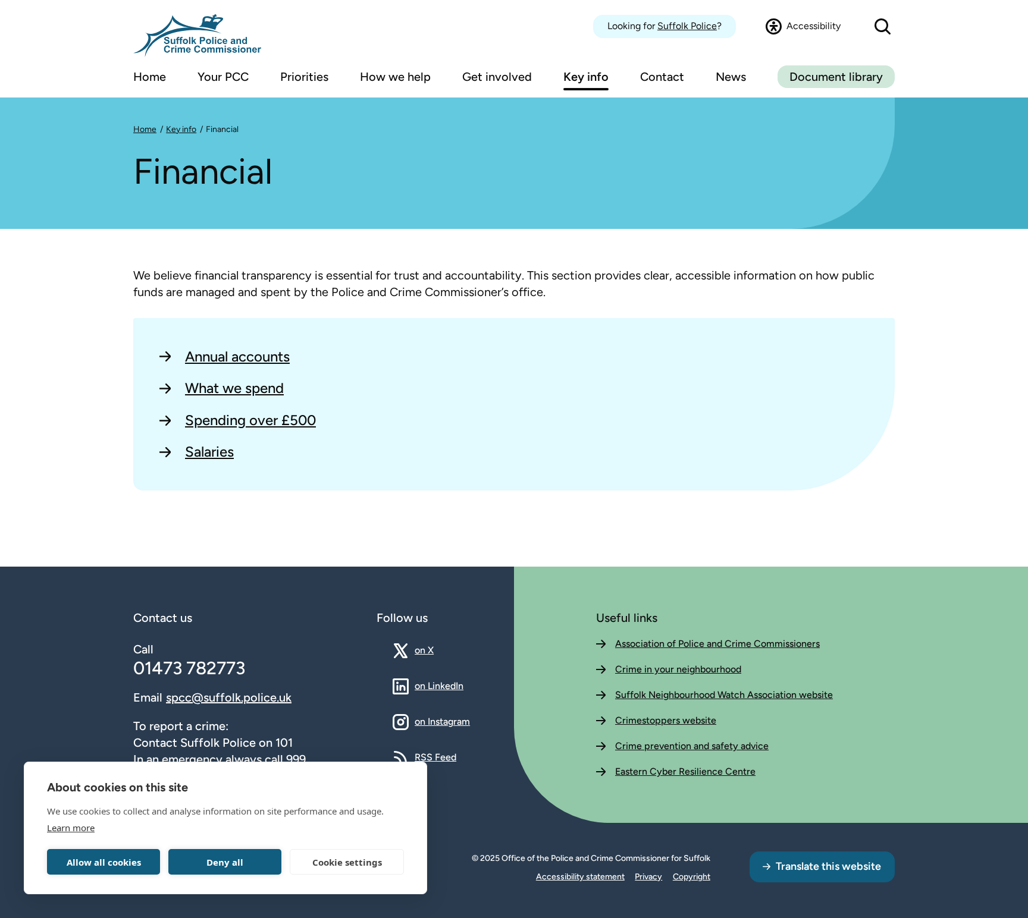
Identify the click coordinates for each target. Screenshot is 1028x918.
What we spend (234, 388)
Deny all (224, 862)
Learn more (71, 828)
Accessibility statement (580, 877)
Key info (181, 129)
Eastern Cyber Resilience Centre (685, 771)
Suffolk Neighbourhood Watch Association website (724, 694)
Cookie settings (347, 862)
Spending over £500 (250, 420)
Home (144, 129)
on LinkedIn (439, 685)
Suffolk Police (687, 26)
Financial (222, 129)
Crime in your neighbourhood (678, 669)
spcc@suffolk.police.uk (229, 697)
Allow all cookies (104, 862)
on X (435, 650)
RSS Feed (435, 757)
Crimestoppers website (665, 720)
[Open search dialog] (882, 26)
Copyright (691, 877)
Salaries (209, 451)
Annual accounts (237, 356)
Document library (836, 77)
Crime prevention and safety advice (692, 746)
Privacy (648, 877)
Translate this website (828, 866)
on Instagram (442, 721)
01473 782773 (189, 668)
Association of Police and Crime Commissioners (717, 643)
